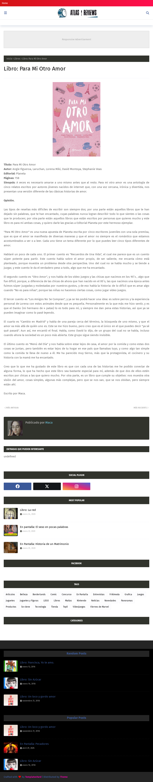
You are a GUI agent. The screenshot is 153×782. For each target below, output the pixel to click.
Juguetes (10, 600)
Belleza (24, 594)
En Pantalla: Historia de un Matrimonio (44, 544)
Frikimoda (115, 594)
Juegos (140, 594)
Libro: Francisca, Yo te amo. (37, 662)
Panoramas (127, 600)
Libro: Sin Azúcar (30, 679)
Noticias (95, 600)
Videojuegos (79, 606)
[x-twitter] (47, 486)
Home (5, 3)
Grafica (128, 594)
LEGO (46, 600)
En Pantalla (82, 594)
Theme (64, 776)
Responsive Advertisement (76, 39)
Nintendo (81, 600)
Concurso (66, 594)
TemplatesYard (33, 776)
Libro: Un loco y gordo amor (38, 696)
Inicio (9, 58)
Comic (54, 594)
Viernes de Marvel (99, 606)
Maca (49, 422)
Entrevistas (98, 594)
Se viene (25, 606)
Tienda (54, 606)
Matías (68, 600)
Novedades (110, 600)
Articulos (10, 594)
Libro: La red (28, 510)
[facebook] (17, 486)
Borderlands (39, 594)
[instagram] (76, 486)
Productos (11, 606)
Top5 (65, 606)
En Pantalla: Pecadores (34, 744)
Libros (17, 58)
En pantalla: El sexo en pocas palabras (44, 527)
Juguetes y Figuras (29, 600)
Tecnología (40, 606)
